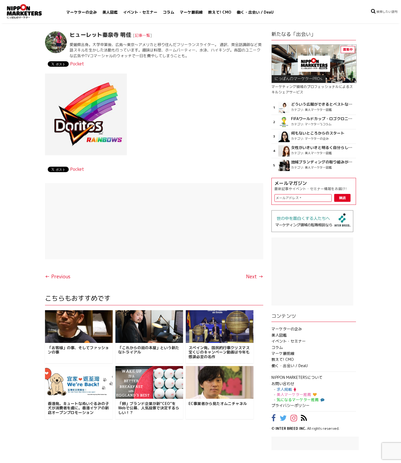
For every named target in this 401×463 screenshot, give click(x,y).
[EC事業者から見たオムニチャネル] (219, 382)
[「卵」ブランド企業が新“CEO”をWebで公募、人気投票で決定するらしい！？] (149, 382)
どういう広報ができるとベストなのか (323, 104)
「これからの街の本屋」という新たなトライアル (148, 350)
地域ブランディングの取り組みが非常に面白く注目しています (323, 162)
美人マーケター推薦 (294, 394)
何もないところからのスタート (318, 133)
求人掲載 (284, 389)
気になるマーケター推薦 (298, 399)
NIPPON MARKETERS (30, 11)
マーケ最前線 (191, 12)
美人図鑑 (110, 12)
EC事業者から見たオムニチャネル (217, 403)
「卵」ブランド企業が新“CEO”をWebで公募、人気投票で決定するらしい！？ (148, 408)
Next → (254, 276)
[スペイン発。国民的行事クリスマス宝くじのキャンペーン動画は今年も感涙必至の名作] (219, 326)
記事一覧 (142, 35)
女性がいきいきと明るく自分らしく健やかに (323, 148)
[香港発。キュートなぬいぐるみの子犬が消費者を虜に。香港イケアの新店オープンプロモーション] (79, 382)
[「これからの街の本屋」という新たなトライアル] (149, 326)
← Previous (57, 276)
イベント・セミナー (140, 12)
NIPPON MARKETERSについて (296, 377)
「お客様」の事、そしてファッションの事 (78, 350)
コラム (168, 12)
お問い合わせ (282, 383)
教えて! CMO (219, 12)
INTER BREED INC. (291, 428)
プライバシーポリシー (290, 405)
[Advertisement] (154, 221)
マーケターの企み (81, 12)
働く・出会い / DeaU (255, 12)
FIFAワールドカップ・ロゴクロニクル (323, 119)
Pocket (77, 64)
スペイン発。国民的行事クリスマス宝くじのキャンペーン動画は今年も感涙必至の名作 (219, 352)
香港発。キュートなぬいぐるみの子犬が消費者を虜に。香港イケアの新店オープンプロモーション (78, 408)
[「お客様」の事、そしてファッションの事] (79, 326)
